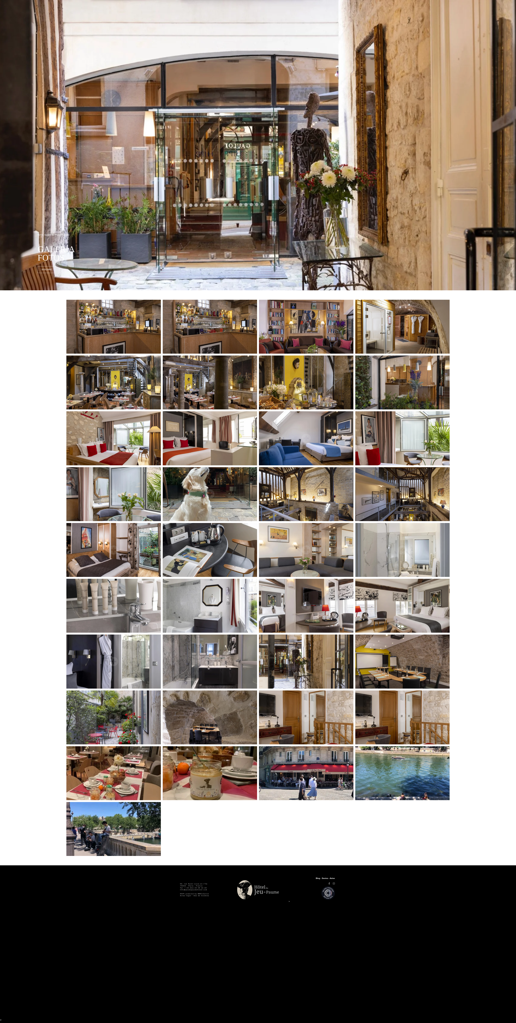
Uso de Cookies (201, 895)
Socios (325, 878)
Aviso (332, 878)
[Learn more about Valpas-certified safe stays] (328, 893)
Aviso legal (185, 895)
